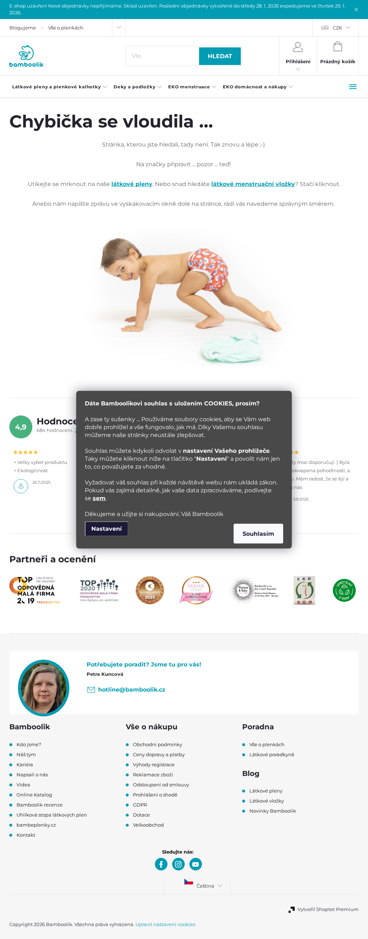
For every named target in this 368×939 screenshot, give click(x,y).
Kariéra (25, 764)
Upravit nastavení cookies (165, 924)
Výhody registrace (154, 764)
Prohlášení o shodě (155, 795)
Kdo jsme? (29, 744)
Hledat (220, 56)
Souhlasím (258, 533)
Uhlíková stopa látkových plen (52, 815)
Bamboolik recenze (40, 805)
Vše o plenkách (65, 28)
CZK (337, 28)
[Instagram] (178, 864)
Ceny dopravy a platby (159, 754)
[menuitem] (60, 87)
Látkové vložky (266, 801)
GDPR (140, 805)
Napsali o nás (32, 774)
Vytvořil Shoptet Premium (328, 909)
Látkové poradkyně (271, 754)
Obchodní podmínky (157, 744)
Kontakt (26, 835)
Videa (23, 784)
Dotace (141, 815)
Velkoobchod (148, 825)
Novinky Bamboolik (272, 811)
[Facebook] (161, 864)
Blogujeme (22, 28)
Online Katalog (34, 795)
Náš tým (26, 754)
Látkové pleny (265, 791)
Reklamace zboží (153, 774)
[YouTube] (195, 864)
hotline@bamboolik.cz (131, 689)
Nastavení (106, 528)
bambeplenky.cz (36, 825)
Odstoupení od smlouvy (161, 784)
